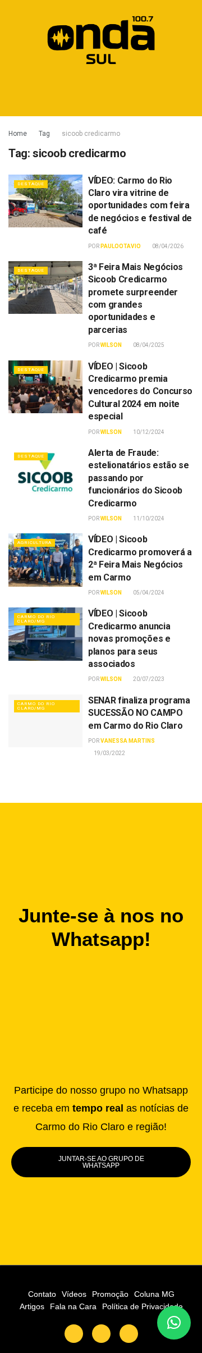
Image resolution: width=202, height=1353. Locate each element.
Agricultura (34, 542)
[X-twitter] (74, 1333)
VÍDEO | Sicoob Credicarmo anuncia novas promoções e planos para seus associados (129, 638)
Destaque (30, 183)
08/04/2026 (167, 246)
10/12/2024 (148, 432)
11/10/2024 (148, 518)
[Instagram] (129, 1333)
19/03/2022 (109, 753)
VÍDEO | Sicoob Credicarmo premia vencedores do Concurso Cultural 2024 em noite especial (140, 391)
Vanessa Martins (127, 741)
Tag (44, 134)
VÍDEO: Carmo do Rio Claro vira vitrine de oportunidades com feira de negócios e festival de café (140, 205)
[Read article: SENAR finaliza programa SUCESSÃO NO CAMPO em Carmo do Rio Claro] (45, 720)
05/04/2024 (148, 592)
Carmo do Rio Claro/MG (36, 619)
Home (17, 134)
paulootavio (120, 246)
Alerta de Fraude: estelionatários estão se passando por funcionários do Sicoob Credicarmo (138, 478)
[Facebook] (101, 1333)
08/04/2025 (148, 345)
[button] (101, 92)
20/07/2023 (148, 679)
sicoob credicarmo (91, 134)
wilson (111, 345)
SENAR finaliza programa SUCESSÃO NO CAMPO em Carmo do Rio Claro (139, 713)
